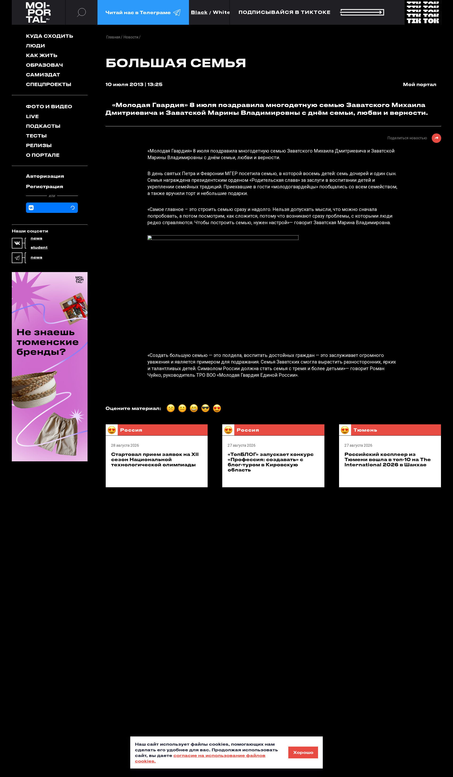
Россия (131, 430)
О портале (42, 155)
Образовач (44, 65)
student (39, 247)
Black (199, 12)
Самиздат (43, 74)
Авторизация (45, 176)
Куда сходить (49, 36)
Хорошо (303, 752)
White (222, 12)
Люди (35, 45)
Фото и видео (49, 106)
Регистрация (44, 186)
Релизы (39, 145)
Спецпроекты (48, 84)
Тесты (36, 135)
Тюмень (365, 430)
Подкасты (43, 126)
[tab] (52, 176)
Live (32, 116)
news (36, 238)
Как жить (41, 55)
